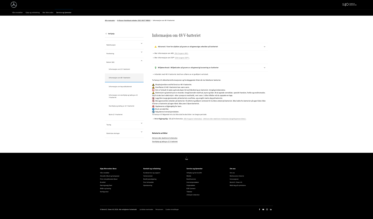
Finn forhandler (148, 182)
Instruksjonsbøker (192, 182)
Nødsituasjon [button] (111, 45)
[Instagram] (267, 209)
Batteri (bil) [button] (110, 62)
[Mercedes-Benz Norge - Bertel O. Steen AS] (14, 5)
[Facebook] (259, 209)
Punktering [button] (110, 54)
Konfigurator (104, 192)
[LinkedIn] (271, 209)
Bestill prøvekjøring (149, 179)
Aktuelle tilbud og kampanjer (109, 176)
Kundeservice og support (151, 173)
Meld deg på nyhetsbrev (238, 185)
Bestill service (191, 179)
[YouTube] (263, 209)
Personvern (159, 209)
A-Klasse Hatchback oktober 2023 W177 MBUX (133, 20)
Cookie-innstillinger (172, 209)
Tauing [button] (108, 125)
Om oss (232, 173)
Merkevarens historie (237, 176)
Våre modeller (104, 173)
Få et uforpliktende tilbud (108, 179)
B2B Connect (190, 188)
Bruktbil (102, 182)
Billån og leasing (105, 188)
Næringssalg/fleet (106, 185)
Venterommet (148, 176)
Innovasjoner (234, 179)
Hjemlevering (147, 185)
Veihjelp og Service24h (194, 173)
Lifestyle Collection (193, 195)
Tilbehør (189, 192)
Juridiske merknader (146, 209)
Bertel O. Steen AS (236, 182)
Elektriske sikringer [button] (113, 133)
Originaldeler (190, 185)
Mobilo (188, 176)
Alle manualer (110, 20)
